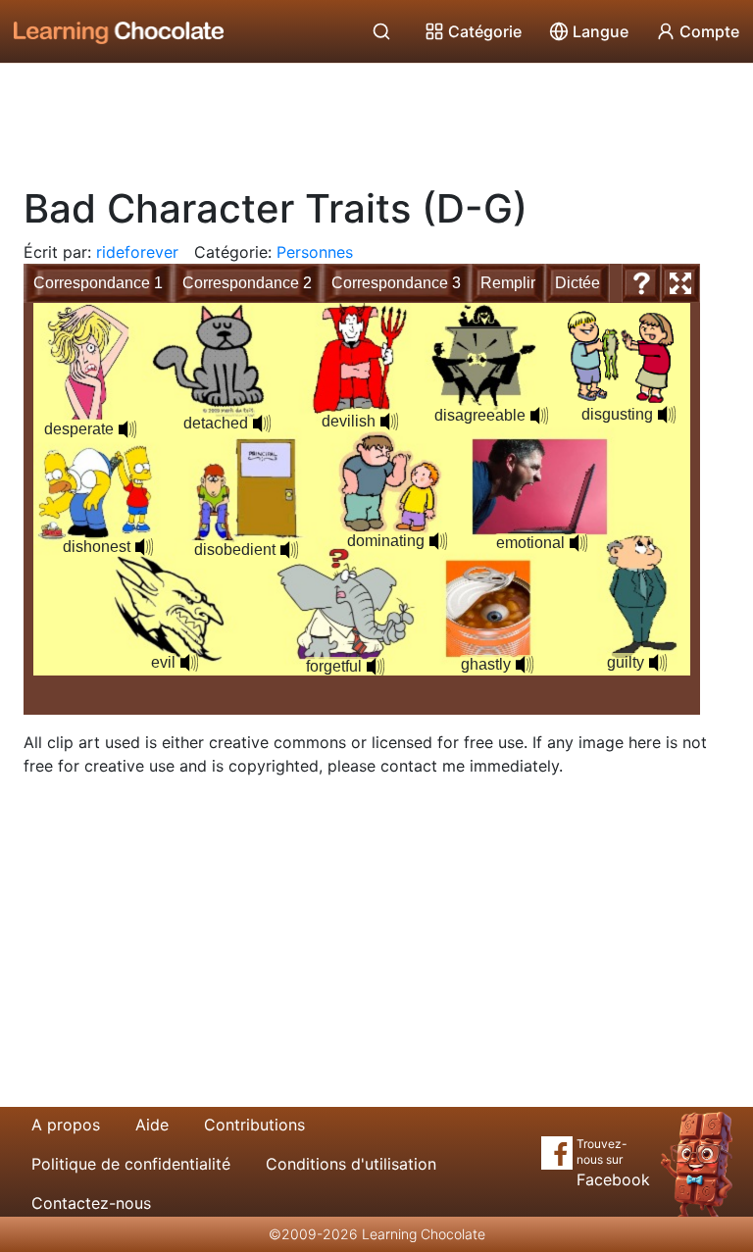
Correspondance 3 (396, 283)
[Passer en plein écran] (680, 283)
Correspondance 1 (98, 283)
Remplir (507, 283)
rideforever (137, 252)
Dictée (577, 283)
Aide (152, 1124)
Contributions (254, 1124)
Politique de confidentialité (130, 1164)
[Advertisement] (376, 118)
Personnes (314, 252)
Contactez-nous (91, 1203)
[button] (127, 429)
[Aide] (641, 283)
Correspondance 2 (247, 283)
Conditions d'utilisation (351, 1164)
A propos (65, 1124)
